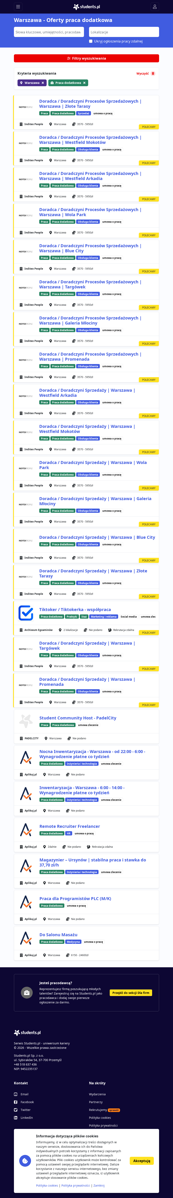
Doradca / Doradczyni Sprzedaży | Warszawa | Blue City (97, 537)
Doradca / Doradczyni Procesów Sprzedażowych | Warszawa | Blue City (90, 248)
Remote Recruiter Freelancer (69, 826)
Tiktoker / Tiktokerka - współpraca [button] (75, 609)
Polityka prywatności (103, 1125)
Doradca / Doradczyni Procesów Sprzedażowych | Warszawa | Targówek (90, 284)
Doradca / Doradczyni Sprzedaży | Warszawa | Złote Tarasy (93, 573)
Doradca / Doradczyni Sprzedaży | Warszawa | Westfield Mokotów (87, 428)
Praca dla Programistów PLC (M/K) (75, 898)
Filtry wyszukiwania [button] (89, 58)
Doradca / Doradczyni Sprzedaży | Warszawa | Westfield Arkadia (87, 392)
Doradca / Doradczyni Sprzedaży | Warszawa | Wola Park (93, 465)
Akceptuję (141, 1160)
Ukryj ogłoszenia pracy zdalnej (118, 41)
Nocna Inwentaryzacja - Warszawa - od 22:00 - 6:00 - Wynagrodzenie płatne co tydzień (92, 754)
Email (24, 1094)
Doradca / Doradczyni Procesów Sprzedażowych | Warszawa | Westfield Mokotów (90, 139)
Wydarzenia (97, 1094)
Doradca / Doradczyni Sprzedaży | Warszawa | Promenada (87, 681)
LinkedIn (27, 1118)
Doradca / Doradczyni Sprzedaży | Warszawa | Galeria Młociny (95, 501)
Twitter (26, 1110)
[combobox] (49, 32)
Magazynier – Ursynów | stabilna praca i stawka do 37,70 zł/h (92, 862)
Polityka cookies (100, 1118)
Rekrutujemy (104, 1110)
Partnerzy (96, 1102)
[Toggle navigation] (18, 7)
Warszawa (32, 83)
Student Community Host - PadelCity (77, 718)
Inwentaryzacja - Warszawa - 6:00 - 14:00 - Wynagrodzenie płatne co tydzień (81, 790)
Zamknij (99, 1185)
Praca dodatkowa (68, 83)
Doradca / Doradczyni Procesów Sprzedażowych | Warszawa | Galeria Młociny (90, 320)
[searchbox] (48, 32)
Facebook (27, 1102)
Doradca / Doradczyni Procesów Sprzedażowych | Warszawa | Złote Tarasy (90, 103)
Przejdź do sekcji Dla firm (130, 993)
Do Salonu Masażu (58, 934)
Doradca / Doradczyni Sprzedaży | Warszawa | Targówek (87, 645)
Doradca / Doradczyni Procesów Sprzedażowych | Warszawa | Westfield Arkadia (90, 176)
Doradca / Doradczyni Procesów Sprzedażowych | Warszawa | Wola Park (90, 212)
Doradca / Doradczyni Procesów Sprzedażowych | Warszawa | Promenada (90, 356)
